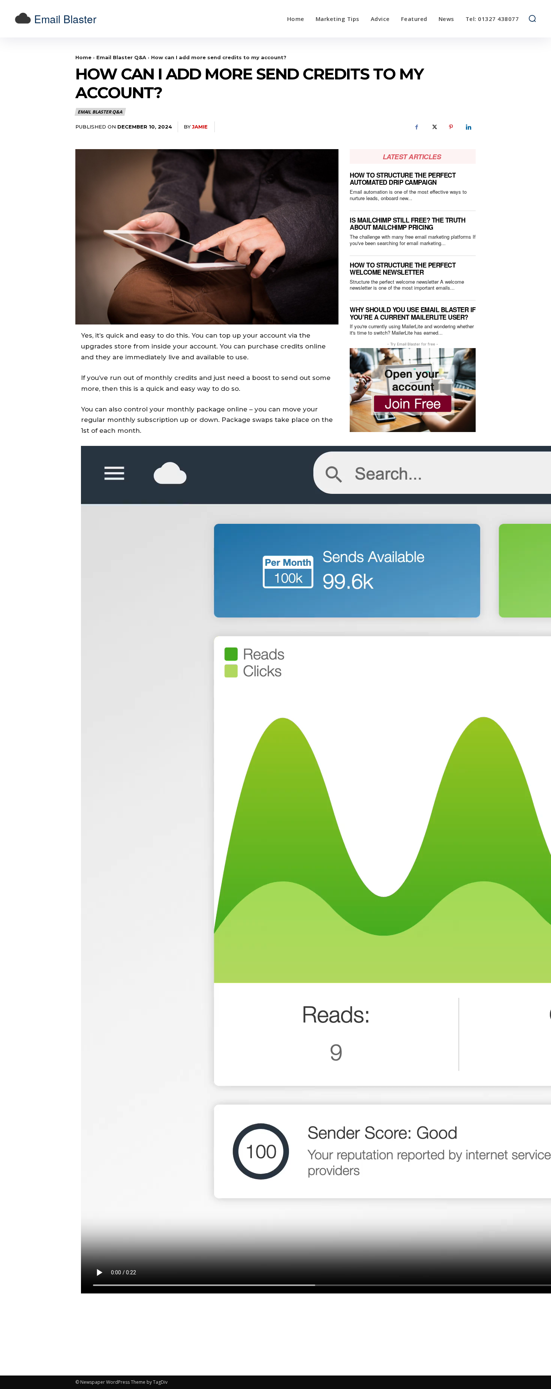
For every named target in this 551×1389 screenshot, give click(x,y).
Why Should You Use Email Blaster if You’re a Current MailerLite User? (413, 313)
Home (83, 57)
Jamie (200, 127)
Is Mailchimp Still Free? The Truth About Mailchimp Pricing (407, 223)
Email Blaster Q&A (121, 57)
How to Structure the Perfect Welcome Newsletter (402, 268)
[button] (532, 18)
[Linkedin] (468, 127)
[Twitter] (433, 127)
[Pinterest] (450, 127)
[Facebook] (416, 127)
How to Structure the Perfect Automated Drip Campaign (402, 178)
